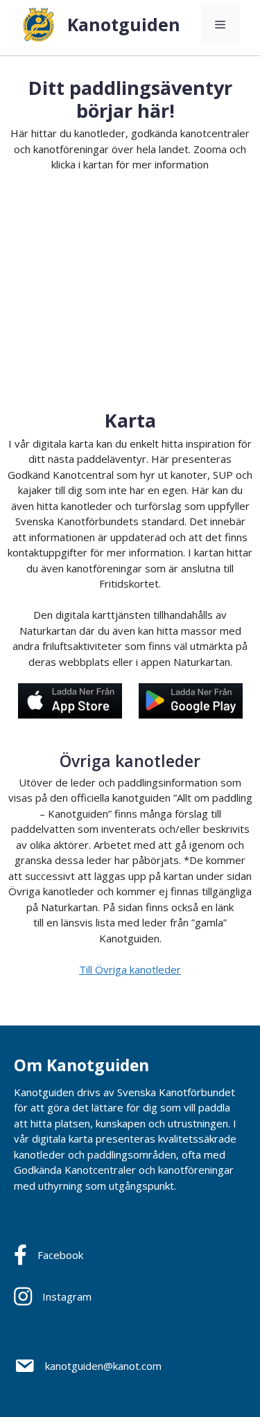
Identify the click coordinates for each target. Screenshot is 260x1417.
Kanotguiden (123, 24)
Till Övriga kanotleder (130, 969)
